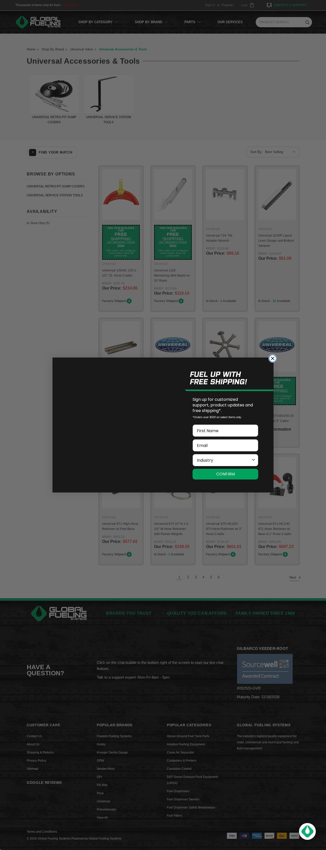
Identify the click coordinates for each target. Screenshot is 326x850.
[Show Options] (253, 460)
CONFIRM (225, 474)
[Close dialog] (273, 358)
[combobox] (224, 460)
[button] (307, 831)
